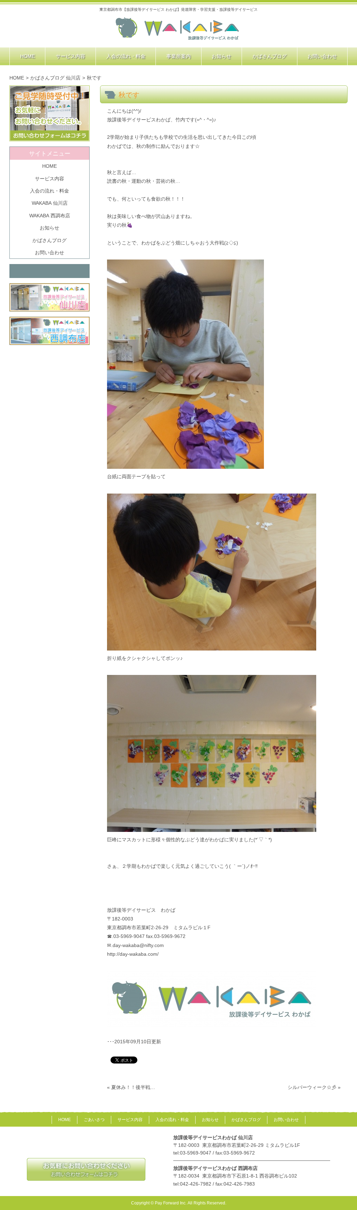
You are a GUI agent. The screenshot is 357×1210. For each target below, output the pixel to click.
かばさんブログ (49, 240)
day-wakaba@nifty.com (138, 945)
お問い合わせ (49, 252)
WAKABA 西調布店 (49, 215)
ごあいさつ (94, 1119)
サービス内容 (49, 178)
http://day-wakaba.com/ (133, 954)
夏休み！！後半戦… (133, 1087)
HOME (16, 78)
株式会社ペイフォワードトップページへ (178, 29)
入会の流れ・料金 (49, 191)
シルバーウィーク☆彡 (312, 1087)
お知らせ (49, 228)
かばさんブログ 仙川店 (55, 78)
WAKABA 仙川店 (50, 203)
